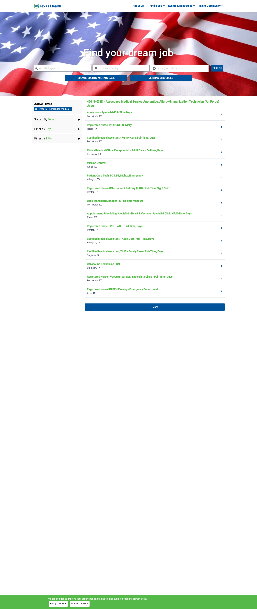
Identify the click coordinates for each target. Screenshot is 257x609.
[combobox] (62, 68)
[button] (57, 119)
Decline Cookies (79, 603)
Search (217, 68)
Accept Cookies (58, 603)
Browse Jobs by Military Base (96, 78)
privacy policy (140, 598)
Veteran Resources (161, 78)
